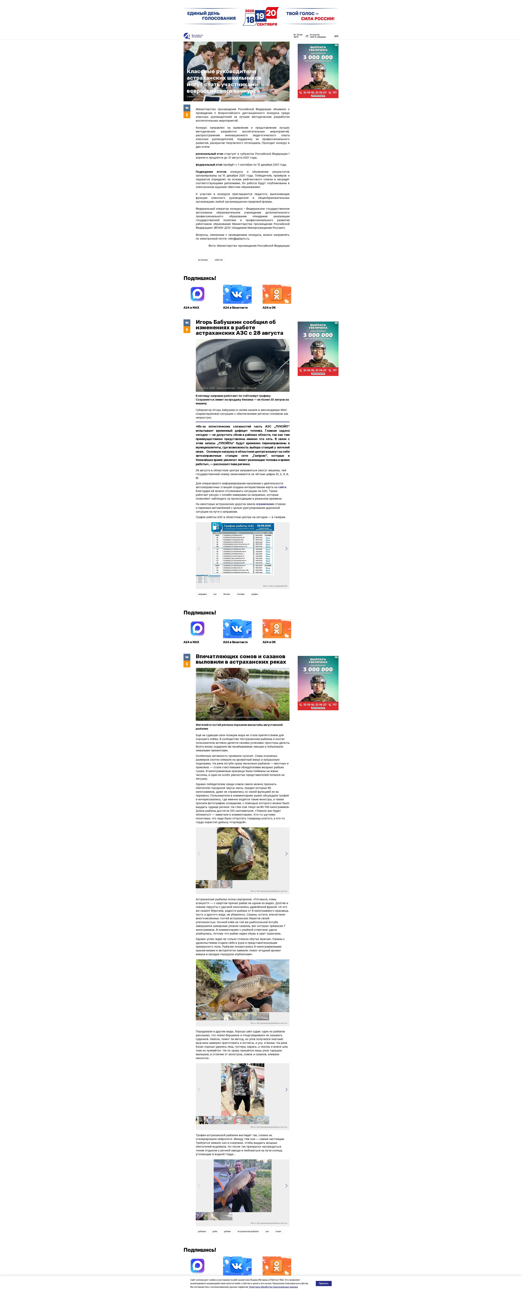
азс (215, 594)
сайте (282, 487)
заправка (202, 594)
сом (267, 1231)
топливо (241, 594)
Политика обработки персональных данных (273, 1287)
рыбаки (227, 1231)
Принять (323, 1283)
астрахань (203, 260)
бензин (226, 594)
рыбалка (202, 1231)
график (254, 594)
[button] (286, 549)
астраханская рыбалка (248, 1231)
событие (219, 260)
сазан (278, 1231)
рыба (215, 1231)
